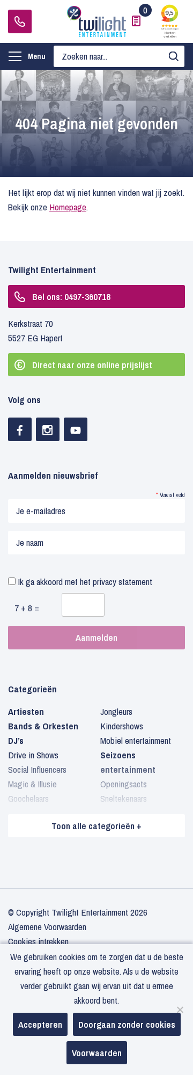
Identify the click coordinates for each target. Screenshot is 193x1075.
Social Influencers (37, 769)
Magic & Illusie (32, 784)
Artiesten (26, 711)
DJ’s (16, 740)
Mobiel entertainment (135, 740)
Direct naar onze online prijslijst (92, 365)
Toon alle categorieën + (96, 826)
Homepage (67, 207)
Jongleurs (116, 711)
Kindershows (121, 726)
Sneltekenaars (123, 798)
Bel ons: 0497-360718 (71, 296)
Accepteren (40, 1024)
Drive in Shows (33, 755)
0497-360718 (20, 21)
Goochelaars (28, 798)
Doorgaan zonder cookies (126, 1024)
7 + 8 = (26, 608)
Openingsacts (123, 784)
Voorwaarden (97, 1053)
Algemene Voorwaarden (47, 926)
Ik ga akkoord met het (84, 581)
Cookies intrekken (38, 941)
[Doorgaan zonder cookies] (179, 1009)
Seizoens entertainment (127, 762)
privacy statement (122, 581)
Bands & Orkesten (43, 726)
